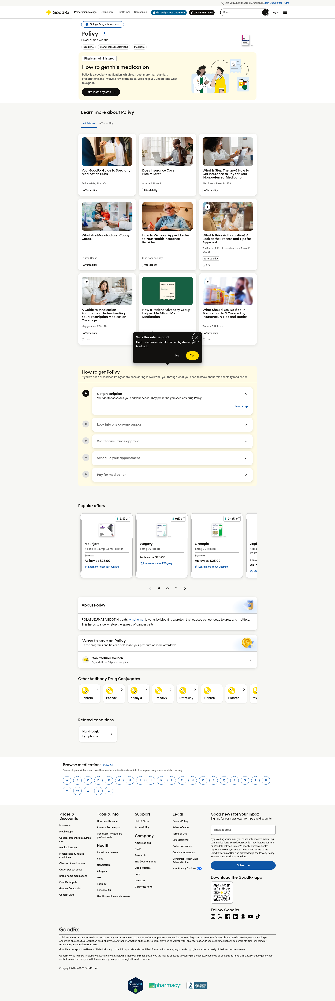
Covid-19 (101, 883)
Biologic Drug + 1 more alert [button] (105, 24)
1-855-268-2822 (242, 955)
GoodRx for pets (68, 882)
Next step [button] (241, 406)
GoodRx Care (66, 894)
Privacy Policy (180, 821)
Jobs (137, 874)
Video (100, 858)
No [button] (177, 355)
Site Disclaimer (181, 840)
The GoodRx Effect (145, 861)
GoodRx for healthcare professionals (110, 835)
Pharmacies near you (108, 827)
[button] (168, 12)
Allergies (102, 871)
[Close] (197, 337)
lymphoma (135, 619)
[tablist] (167, 123)
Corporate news (143, 886)
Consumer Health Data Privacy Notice (186, 860)
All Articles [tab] (89, 123)
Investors (140, 880)
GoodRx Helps (143, 867)
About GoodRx (143, 842)
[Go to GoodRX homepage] (57, 12)
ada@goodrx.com (263, 955)
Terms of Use (180, 833)
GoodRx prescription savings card (75, 839)
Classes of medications (72, 863)
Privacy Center (181, 827)
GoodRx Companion (70, 888)
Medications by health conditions (71, 855)
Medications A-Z (68, 847)
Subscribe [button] (256, 866)
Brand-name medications (114, 47)
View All (108, 765)
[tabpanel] (167, 244)
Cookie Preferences (184, 852)
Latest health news (107, 852)
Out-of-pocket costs (70, 869)
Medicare (139, 47)
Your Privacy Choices (184, 868)
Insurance (64, 825)
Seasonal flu (104, 890)
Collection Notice (182, 846)
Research (140, 855)
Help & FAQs (142, 821)
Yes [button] (192, 355)
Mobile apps (66, 831)
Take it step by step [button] (98, 92)
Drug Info (88, 47)
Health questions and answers (113, 896)
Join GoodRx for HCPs (277, 3)
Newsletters (103, 864)
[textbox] (243, 830)
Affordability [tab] (106, 123)
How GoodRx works (107, 821)
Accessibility (142, 827)
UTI (99, 877)
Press (138, 849)
